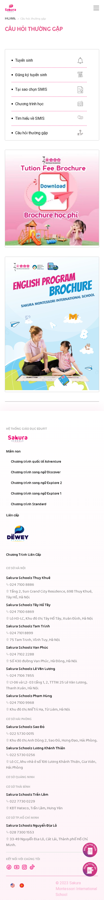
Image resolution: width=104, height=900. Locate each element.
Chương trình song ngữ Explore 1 (36, 493)
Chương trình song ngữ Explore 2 (36, 483)
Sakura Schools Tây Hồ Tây (28, 605)
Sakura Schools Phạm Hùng (29, 696)
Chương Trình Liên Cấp (23, 554)
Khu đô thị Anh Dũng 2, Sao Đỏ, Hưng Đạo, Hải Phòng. (53, 740)
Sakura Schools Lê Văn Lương (30, 669)
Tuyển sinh (24, 60)
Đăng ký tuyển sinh (31, 75)
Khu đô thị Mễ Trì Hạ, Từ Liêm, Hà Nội (40, 709)
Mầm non (13, 451)
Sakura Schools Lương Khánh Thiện (35, 748)
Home (10, 18)
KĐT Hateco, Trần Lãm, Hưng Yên (36, 808)
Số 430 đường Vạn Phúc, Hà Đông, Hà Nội (43, 661)
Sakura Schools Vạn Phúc (27, 647)
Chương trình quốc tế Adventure (36, 461)
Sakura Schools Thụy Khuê (28, 578)
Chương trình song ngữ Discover (35, 472)
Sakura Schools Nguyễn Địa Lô (31, 825)
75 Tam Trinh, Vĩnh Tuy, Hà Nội (35, 640)
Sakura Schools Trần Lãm (27, 794)
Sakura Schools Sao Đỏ (25, 727)
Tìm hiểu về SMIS (30, 118)
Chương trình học (29, 104)
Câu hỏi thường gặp (31, 133)
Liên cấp (12, 515)
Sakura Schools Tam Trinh (28, 626)
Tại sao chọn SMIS (31, 89)
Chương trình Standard (28, 504)
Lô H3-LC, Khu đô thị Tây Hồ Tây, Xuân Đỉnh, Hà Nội (51, 618)
